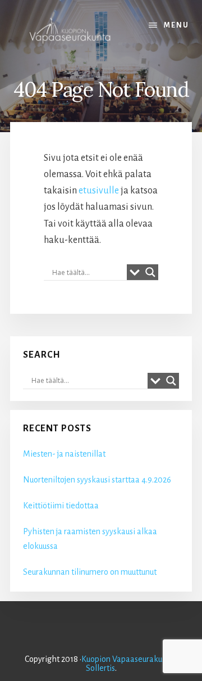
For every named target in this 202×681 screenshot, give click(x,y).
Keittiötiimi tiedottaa (61, 505)
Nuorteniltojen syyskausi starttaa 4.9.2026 (97, 479)
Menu (176, 25)
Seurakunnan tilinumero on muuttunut (90, 571)
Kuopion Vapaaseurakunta (127, 659)
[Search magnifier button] (150, 272)
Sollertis (100, 668)
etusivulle (99, 191)
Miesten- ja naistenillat (64, 453)
